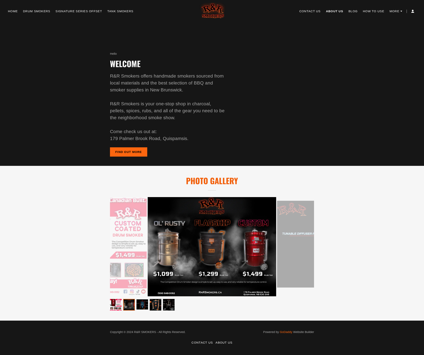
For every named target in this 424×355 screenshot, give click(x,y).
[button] (396, 11)
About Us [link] (334, 11)
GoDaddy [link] (286, 332)
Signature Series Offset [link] (78, 11)
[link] (212, 11)
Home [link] (13, 11)
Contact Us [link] (310, 11)
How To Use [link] (373, 11)
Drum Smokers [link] (36, 11)
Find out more (128, 152)
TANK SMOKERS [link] (120, 11)
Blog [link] (353, 11)
